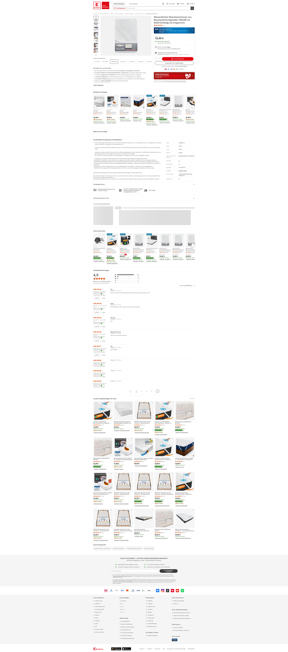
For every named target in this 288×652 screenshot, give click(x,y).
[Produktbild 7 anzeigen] (96, 50)
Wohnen (97, 615)
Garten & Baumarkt (100, 606)
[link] (134, 4)
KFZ (96, 626)
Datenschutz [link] (157, 648)
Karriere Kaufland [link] (178, 627)
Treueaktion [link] (151, 615)
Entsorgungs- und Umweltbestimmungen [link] (176, 648)
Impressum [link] (141, 648)
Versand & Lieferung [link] (126, 635)
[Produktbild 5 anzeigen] (96, 39)
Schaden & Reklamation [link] (127, 632)
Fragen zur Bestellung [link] (126, 624)
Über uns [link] (176, 603)
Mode (96, 618)
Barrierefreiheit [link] (191, 648)
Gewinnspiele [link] (151, 618)
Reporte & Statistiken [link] (179, 601)
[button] (126, 275)
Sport (96, 623)
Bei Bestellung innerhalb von (169, 49)
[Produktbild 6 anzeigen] (96, 45)
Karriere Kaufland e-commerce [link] (181, 630)
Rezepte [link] (150, 612)
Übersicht (123, 601)
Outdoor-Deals (99, 601)
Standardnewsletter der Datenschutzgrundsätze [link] (122, 576)
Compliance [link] (149, 648)
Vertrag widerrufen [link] (126, 630)
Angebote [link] (150, 601)
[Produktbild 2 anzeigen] (96, 23)
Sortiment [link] (150, 609)
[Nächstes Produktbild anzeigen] (96, 55)
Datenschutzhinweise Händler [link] (181, 615)
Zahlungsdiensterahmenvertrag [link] (182, 612)
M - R (122, 609)
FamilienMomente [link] (152, 623)
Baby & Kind (98, 612)
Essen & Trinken (99, 629)
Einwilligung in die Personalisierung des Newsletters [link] (123, 580)
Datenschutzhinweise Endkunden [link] (182, 618)
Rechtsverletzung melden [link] (127, 638)
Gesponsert (95, 109)
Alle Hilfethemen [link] (125, 621)
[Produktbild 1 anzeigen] (96, 18)
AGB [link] (164, 648)
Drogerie (97, 620)
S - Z (122, 612)
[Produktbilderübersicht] (96, 36)
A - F (122, 603)
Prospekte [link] (150, 603)
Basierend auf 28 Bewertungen (102, 281)
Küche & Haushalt (99, 609)
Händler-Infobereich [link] (153, 635)
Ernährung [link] (150, 620)
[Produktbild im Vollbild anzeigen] (125, 36)
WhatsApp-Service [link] (152, 626)
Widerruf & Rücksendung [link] (127, 627)
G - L (122, 606)
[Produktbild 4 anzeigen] (96, 34)
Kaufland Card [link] (151, 606)
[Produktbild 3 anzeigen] (96, 29)
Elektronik (97, 603)
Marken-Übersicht (99, 632)
